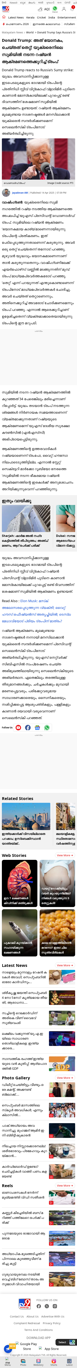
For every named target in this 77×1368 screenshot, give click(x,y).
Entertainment (67, 17)
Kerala (30, 17)
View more (63, 855)
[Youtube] (18, 727)
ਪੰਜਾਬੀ (67, 2)
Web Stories (14, 855)
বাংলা (59, 2)
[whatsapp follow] (47, 727)
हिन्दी (4, 2)
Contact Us (17, 1316)
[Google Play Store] (27, 1346)
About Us (32, 1316)
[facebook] (28, 727)
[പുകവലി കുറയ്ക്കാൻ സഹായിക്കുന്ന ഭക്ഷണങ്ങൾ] (19, 912)
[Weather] (41, 9)
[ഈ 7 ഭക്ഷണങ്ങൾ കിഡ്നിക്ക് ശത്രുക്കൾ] (19, 862)
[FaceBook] (39, 1306)
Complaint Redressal (27, 1323)
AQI (47, 9)
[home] (4, 17)
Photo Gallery (16, 1077)
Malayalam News (12, 32)
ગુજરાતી (50, 2)
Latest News (14, 965)
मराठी (40, 2)
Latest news (16, 17)
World (30, 32)
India (51, 17)
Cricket (41, 17)
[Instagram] (55, 1306)
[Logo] (5, 9)
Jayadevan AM (20, 192)
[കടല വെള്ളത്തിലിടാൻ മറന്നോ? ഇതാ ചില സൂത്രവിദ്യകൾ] (57, 912)
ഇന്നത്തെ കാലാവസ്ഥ (46, 24)
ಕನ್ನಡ (22, 2)
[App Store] (50, 1349)
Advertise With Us (52, 1316)
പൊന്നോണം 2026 (17, 24)
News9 (13, 2)
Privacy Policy (52, 1323)
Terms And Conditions (38, 1330)
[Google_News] (37, 727)
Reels (7, 1185)
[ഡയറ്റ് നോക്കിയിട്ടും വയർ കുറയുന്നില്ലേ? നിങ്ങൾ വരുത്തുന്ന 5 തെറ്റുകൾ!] (57, 862)
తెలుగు (31, 2)
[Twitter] (47, 1306)
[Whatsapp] (54, 9)
